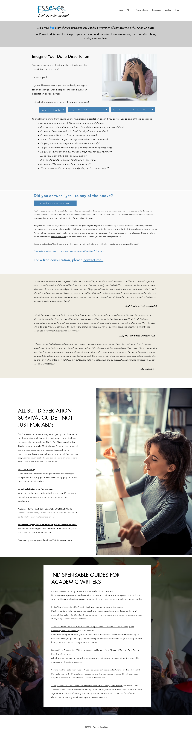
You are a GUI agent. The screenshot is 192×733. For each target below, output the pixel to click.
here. (152, 27)
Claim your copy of (93, 27)
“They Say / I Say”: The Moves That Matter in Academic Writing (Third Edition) (87, 685)
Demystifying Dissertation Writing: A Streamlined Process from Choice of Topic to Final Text (93, 650)
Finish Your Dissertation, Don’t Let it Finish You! (73, 607)
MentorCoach (48, 446)
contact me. (93, 260)
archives (67, 458)
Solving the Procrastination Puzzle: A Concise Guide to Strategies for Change (87, 670)
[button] (142, 10)
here (70, 540)
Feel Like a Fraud (26, 469)
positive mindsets (58, 236)
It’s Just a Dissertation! (61, 591)
